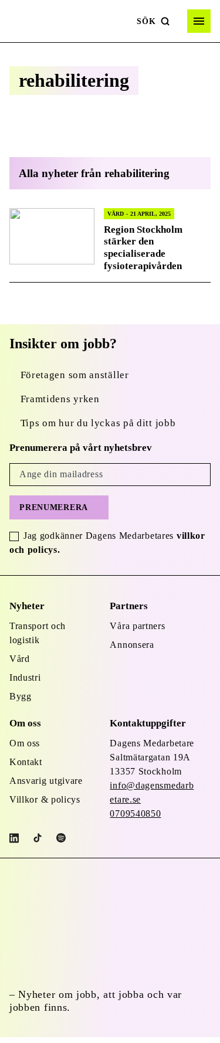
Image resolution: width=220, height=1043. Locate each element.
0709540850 (135, 813)
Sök (146, 21)
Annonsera (132, 645)
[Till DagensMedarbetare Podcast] (61, 837)
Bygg (20, 696)
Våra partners (137, 626)
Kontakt (25, 762)
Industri (25, 677)
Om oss (24, 743)
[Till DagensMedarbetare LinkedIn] (14, 838)
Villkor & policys (44, 799)
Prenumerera (53, 507)
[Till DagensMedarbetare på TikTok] (37, 837)
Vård (19, 659)
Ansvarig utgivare (46, 781)
